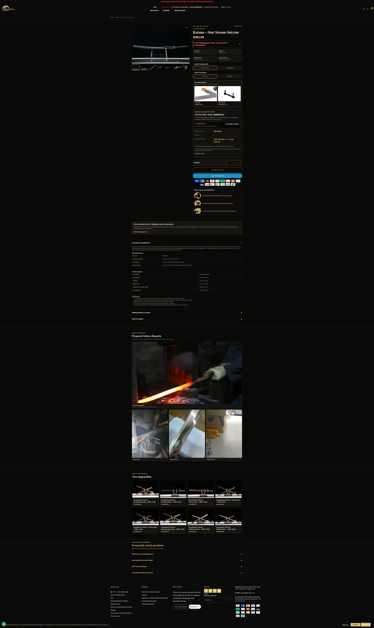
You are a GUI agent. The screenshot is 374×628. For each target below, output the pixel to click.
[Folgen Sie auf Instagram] (210, 591)
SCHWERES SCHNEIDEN (180, 7)
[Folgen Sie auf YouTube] (219, 591)
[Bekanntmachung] (187, 1)
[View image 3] (152, 67)
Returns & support (137, 319)
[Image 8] (185, 61)
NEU (155, 7)
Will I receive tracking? (139, 566)
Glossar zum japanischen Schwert (121, 607)
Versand (144, 595)
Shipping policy (200, 153)
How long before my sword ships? (142, 560)
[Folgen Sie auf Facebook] (206, 591)
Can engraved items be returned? (142, 572)
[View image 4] (161, 67)
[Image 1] (177, 61)
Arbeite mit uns (115, 604)
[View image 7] (186, 67)
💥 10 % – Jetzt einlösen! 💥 (119, 592)
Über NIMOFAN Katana (118, 595)
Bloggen (113, 610)
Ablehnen (355, 624)
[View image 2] (144, 67)
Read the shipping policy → (141, 232)
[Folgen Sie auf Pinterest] (215, 591)
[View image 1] (135, 67)
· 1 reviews (200, 26)
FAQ (112, 598)
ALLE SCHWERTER (195, 7)
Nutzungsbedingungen (149, 601)
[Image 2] (179, 61)
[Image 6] (183, 61)
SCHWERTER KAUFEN (210, 7)
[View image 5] (169, 67)
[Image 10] (187, 61)
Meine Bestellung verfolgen (119, 601)
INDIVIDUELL (154, 10)
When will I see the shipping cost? (142, 554)
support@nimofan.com (247, 593)
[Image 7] (184, 61)
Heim (112, 17)
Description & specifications (141, 243)
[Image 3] (180, 61)
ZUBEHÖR (166, 10)
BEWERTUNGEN (180, 10)
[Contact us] (4, 624)
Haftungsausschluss (148, 604)
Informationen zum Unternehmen (121, 613)
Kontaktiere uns (115, 616)
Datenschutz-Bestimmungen (151, 592)
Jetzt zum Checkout (217, 176)
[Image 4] (181, 61)
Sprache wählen (210, 595)
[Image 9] (186, 61)
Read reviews (238, 26)
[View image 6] (177, 67)
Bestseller (166, 7)
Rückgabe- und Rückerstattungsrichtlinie (155, 598)
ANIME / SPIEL (226, 7)
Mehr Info (345, 624)
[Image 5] (182, 61)
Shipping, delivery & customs (141, 312)
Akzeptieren (365, 624)
